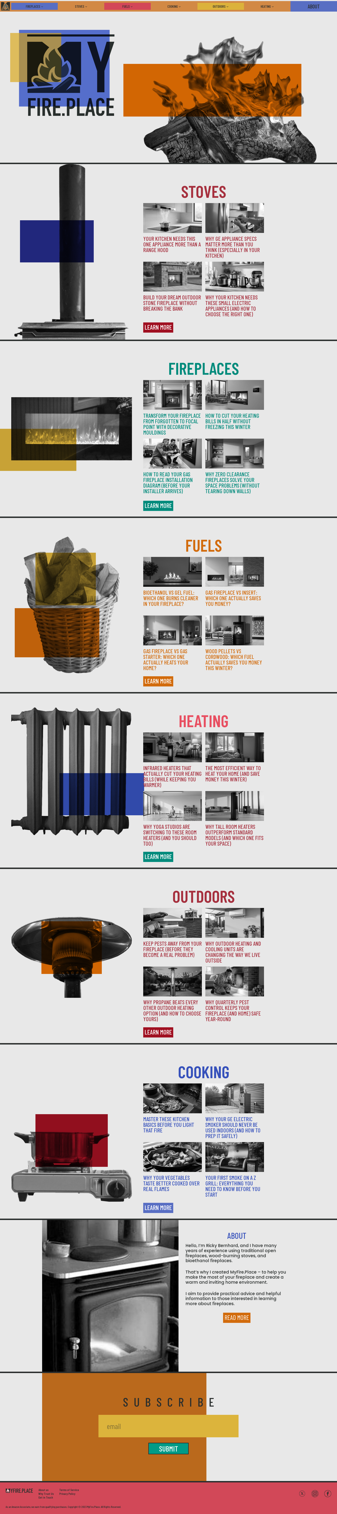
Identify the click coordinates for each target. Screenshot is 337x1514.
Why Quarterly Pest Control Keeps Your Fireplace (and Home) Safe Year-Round (233, 1010)
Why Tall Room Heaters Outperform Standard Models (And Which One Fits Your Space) (234, 835)
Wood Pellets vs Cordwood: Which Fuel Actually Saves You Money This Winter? (233, 659)
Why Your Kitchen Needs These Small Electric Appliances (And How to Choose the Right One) (231, 305)
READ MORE (236, 1317)
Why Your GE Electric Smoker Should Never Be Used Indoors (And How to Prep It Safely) (232, 1127)
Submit (168, 1448)
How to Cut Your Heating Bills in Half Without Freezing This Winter (232, 421)
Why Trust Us (46, 1494)
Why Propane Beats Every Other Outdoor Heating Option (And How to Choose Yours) (172, 1010)
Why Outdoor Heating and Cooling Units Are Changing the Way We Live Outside (233, 952)
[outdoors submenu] (229, 6)
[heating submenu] (274, 6)
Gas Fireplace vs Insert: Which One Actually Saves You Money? (233, 598)
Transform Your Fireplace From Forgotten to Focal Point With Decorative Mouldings (172, 424)
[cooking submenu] (181, 6)
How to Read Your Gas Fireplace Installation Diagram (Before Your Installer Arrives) (168, 482)
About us (43, 1490)
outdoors (203, 896)
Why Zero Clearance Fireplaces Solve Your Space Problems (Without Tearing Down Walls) (232, 482)
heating (204, 720)
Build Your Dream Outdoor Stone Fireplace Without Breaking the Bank (172, 303)
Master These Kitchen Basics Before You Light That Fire (168, 1124)
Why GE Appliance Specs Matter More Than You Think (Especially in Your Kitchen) (232, 247)
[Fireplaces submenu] (44, 6)
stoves (203, 191)
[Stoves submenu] (88, 6)
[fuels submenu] (133, 6)
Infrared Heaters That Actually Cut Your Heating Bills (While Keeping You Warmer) (172, 776)
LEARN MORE (158, 327)
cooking (203, 1071)
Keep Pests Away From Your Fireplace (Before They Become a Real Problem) (172, 949)
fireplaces (203, 368)
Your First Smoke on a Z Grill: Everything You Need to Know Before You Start (232, 1186)
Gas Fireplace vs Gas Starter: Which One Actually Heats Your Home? (165, 659)
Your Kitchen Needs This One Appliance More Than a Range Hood (172, 244)
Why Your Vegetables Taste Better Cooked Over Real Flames (171, 1183)
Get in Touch (45, 1497)
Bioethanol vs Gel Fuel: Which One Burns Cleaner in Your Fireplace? (170, 598)
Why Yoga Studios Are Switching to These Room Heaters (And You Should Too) (170, 835)
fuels (203, 545)
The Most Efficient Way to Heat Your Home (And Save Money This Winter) (233, 773)
